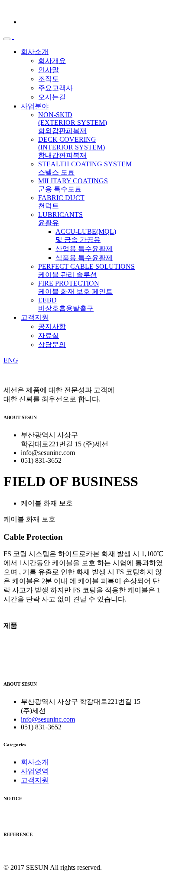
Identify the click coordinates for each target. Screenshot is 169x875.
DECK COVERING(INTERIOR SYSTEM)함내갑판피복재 (71, 147)
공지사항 (52, 326)
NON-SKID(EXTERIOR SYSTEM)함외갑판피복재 (72, 122)
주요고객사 (55, 88)
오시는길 (52, 97)
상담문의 (52, 344)
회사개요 (52, 60)
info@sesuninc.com (48, 719)
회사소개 (35, 51)
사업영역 (35, 771)
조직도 (48, 79)
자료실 (48, 335)
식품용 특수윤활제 (84, 257)
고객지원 (35, 317)
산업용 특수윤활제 (84, 248)
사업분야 (35, 106)
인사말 (48, 69)
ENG (10, 360)
